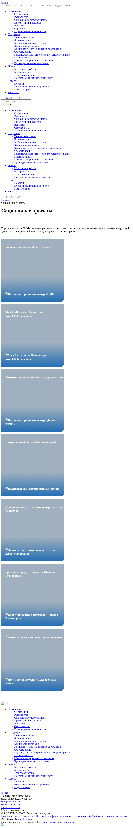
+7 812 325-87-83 (10, 807)
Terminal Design (23, 819)
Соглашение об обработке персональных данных (100, 816)
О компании (14, 11)
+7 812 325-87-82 (10, 98)
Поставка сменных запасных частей (34, 78)
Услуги (12, 66)
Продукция (14, 34)
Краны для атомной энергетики (31, 63)
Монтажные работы (25, 69)
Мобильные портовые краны (30, 43)
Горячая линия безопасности (30, 31)
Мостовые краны (23, 57)
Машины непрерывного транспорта (34, 60)
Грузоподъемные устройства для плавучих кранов (42, 54)
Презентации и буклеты (27, 22)
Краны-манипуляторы (26, 46)
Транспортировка (24, 75)
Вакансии (46, 6)
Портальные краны (25, 37)
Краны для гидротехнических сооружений (38, 48)
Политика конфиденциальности (54, 816)
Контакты (13, 92)
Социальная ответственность (21, 6)
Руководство (21, 16)
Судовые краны (23, 51)
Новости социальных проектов (31, 86)
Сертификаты (22, 28)
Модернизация (22, 72)
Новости (12, 80)
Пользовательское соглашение (18, 816)
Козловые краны (23, 40)
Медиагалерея (62, 6)
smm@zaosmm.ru (10, 801)
